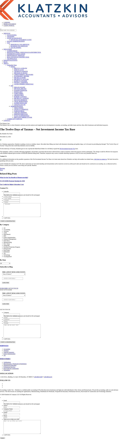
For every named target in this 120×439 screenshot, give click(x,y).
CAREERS (7, 22)
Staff (12, 85)
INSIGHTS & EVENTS (10, 60)
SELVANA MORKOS (20, 100)
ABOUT (6, 63)
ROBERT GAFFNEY (20, 96)
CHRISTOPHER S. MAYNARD (23, 74)
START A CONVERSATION (8, 221)
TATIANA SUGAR (19, 104)
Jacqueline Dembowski (20, 90)
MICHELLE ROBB (20, 77)
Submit (2, 438)
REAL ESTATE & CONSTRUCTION (18, 57)
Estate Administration (9, 354)
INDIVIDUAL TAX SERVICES (20, 44)
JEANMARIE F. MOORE (21, 76)
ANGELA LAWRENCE (21, 109)
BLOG (5, 62)
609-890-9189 (38, 377)
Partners (13, 66)
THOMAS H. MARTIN (21, 71)
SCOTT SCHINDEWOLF (21, 116)
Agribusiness (7, 362)
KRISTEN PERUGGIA (21, 114)
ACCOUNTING (12, 35)
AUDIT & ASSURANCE (14, 38)
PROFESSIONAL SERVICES (16, 55)
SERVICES (7, 33)
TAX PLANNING (16, 47)
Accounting (7, 349)
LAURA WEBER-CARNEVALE (23, 84)
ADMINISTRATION (17, 106)
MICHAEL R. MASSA (20, 73)
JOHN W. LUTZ (19, 70)
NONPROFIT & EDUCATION (16, 54)
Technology (7, 370)
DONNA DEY (18, 92)
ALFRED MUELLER (20, 103)
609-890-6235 (48, 377)
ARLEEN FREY (19, 95)
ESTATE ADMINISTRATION (16, 41)
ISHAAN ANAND (19, 87)
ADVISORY (10, 36)
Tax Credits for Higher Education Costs (12, 184)
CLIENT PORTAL (9, 25)
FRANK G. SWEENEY (21, 82)
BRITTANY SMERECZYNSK (23, 117)
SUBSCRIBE (4, 288)
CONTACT (7, 120)
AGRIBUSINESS (12, 51)
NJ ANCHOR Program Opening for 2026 (12, 181)
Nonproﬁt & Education (10, 365)
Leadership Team (12, 65)
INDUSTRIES (8, 49)
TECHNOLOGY (12, 58)
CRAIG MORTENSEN (21, 101)
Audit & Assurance (9, 352)
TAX (8, 43)
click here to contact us (100, 159)
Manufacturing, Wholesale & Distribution (15, 364)
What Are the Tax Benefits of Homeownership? (14, 177)
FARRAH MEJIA (19, 111)
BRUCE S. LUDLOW (20, 68)
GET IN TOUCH (13, 288)
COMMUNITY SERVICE (14, 119)
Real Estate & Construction (11, 368)
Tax (5, 355)
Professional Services (9, 367)
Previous (2, 168)
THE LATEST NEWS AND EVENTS (13, 272)
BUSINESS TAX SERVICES (19, 46)
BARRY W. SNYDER (20, 81)
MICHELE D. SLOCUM (21, 79)
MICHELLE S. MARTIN (21, 98)
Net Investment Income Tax (67, 148)
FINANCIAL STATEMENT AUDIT (21, 39)
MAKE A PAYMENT (10, 24)
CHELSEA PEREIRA (20, 112)
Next (1, 170)
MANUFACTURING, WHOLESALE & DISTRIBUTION (24, 52)
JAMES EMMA (18, 93)
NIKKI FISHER (18, 108)
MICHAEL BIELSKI (20, 89)
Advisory (6, 350)
